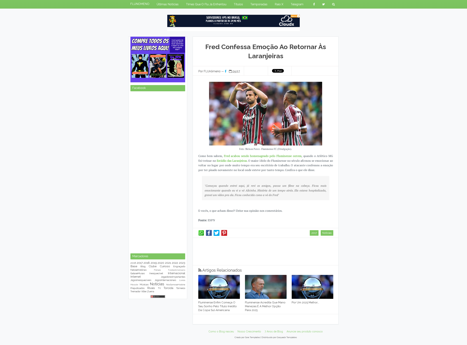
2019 (154, 262)
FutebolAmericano (176, 270)
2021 (168, 262)
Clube (153, 266)
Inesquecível (156, 273)
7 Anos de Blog (274, 331)
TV (159, 288)
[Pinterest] (224, 234)
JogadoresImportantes (173, 276)
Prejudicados (137, 288)
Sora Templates (252, 337)
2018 (147, 262)
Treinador (135, 291)
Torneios (180, 288)
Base (133, 266)
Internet (135, 276)
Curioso (165, 266)
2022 (175, 262)
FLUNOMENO (139, 4)
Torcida (168, 288)
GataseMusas (137, 273)
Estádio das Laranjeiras (232, 161)
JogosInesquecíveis (140, 280)
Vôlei (143, 291)
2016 (133, 263)
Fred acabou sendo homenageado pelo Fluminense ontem (263, 156)
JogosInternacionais (165, 280)
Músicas (144, 284)
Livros (182, 280)
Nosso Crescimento (249, 331)
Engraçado (179, 266)
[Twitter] (216, 234)
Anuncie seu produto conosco (305, 331)
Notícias (327, 232)
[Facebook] (209, 234)
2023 (182, 262)
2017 (314, 232)
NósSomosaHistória (175, 284)
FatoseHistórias (138, 270)
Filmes (157, 270)
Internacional (176, 273)
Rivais (151, 288)
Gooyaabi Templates (287, 337)
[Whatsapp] (201, 234)
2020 (161, 262)
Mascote (134, 284)
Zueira (150, 291)
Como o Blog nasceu (221, 331)
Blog (143, 266)
